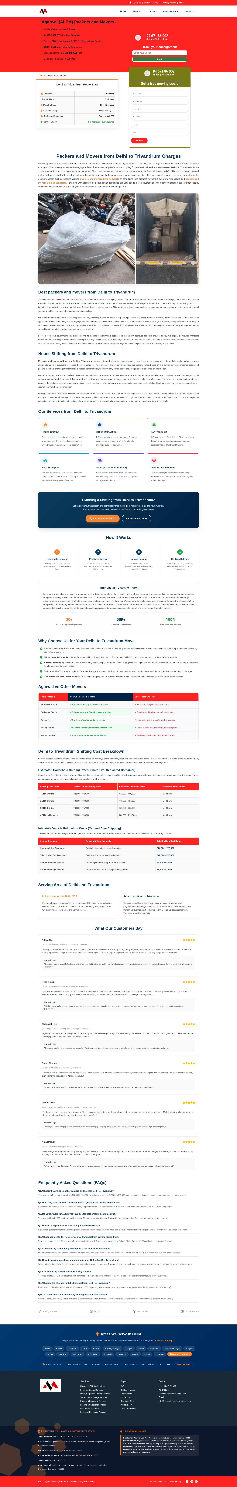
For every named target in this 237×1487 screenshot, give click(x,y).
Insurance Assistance (89, 1408)
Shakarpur (154, 1348)
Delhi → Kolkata (148, 1364)
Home (123, 11)
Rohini (59, 1348)
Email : (162, 1397)
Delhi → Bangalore (91, 1364)
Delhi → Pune (164, 1364)
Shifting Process (169, 3)
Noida (50, 1354)
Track (160, 59)
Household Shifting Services (92, 1386)
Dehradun (122, 1354)
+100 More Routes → (183, 1364)
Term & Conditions (128, 1408)
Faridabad (63, 1354)
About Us (137, 3)
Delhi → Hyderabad (111, 1364)
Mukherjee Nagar (112, 1348)
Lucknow (160, 1354)
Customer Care (170, 11)
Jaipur (147, 1354)
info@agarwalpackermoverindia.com (175, 1401)
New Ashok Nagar (172, 1348)
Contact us (125, 1397)
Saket (84, 1348)
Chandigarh (93, 1354)
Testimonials (142, 1311)
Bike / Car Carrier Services (91, 1390)
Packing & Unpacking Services (93, 1401)
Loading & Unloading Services (93, 1405)
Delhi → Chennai (130, 1364)
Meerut (135, 1354)
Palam (141, 1348)
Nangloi (129, 1348)
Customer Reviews (151, 3)
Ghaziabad (77, 1354)
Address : (164, 1390)
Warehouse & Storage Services (93, 1397)
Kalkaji (96, 1348)
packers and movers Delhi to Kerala (99, 179)
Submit (139, 140)
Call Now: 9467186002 (104, 518)
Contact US (190, 11)
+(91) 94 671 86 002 (167, 1386)
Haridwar (108, 1354)
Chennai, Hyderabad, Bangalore (172, 1394)
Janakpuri (72, 1348)
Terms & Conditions (157, 1481)
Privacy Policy (126, 1405)
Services (152, 11)
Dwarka (47, 1348)
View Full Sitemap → (165, 1340)
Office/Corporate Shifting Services (95, 1394)
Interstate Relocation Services (93, 1412)
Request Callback (135, 518)
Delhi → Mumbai (73, 1364)
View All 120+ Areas (181, 1354)
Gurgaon (189, 1348)
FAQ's (181, 3)
